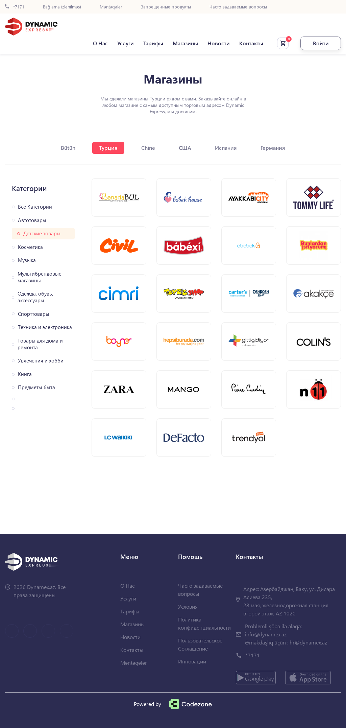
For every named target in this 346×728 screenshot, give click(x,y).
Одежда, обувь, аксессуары (35, 297)
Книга (25, 374)
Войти (321, 43)
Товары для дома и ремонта (40, 344)
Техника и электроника (45, 327)
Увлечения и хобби (41, 360)
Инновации (192, 661)
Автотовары (32, 220)
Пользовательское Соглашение (200, 644)
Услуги (125, 43)
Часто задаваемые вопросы (238, 6)
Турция (108, 147)
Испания (226, 147)
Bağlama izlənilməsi (62, 6)
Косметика (30, 247)
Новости (218, 43)
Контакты (251, 43)
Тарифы (153, 43)
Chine (148, 147)
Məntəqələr (111, 6)
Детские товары (41, 233)
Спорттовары (33, 314)
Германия (273, 147)
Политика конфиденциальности (204, 623)
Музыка (27, 260)
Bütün (68, 147)
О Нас (100, 43)
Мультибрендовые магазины (39, 277)
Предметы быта (36, 387)
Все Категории (35, 207)
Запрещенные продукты (166, 6)
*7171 (18, 6)
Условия (188, 606)
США (185, 147)
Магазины (185, 43)
